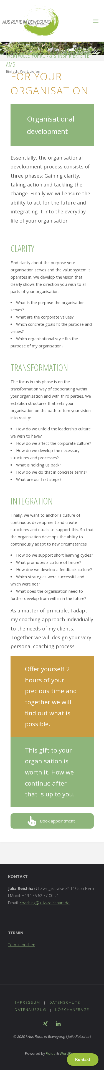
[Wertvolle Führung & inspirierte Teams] (31, 20)
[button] (52, 821)
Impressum (27, 1002)
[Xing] (45, 1023)
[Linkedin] (58, 1023)
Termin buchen (21, 944)
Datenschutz (64, 1002)
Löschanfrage (72, 1009)
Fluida (50, 1053)
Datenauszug (30, 1009)
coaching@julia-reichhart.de (45, 902)
